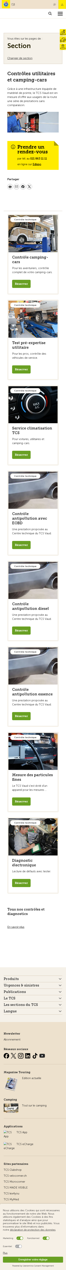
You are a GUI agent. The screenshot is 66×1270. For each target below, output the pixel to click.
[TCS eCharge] (9, 1144)
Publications (15, 992)
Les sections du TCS (21, 1005)
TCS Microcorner (14, 1181)
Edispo (37, 164)
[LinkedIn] (28, 1055)
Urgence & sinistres (62, 4)
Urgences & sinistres (21, 985)
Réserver (21, 284)
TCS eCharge (24, 1144)
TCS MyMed (11, 1199)
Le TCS (9, 998)
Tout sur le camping (34, 1105)
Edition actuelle (31, 1078)
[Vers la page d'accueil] (6, 4)
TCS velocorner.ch (15, 1175)
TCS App (21, 1132)
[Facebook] (7, 1055)
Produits (11, 979)
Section (19, 46)
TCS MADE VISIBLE (16, 1187)
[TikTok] (35, 1055)
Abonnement (12, 1039)
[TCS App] (8, 1132)
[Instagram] (21, 1055)
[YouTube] (42, 1055)
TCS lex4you (11, 1193)
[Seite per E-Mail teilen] (16, 187)
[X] (14, 1055)
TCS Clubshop (13, 1169)
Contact (54, 4)
